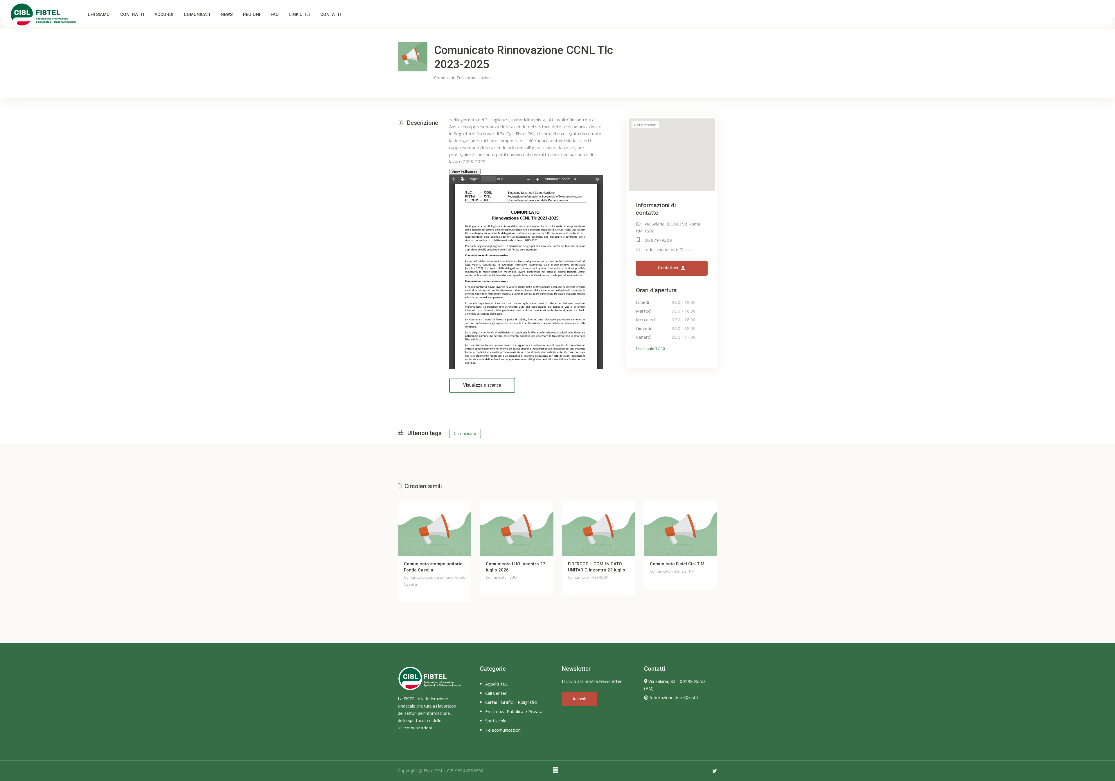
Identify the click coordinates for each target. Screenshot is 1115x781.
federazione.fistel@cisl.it (668, 249)
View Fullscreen (465, 171)
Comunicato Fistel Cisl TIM (677, 564)
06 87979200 (658, 240)
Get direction (645, 124)
